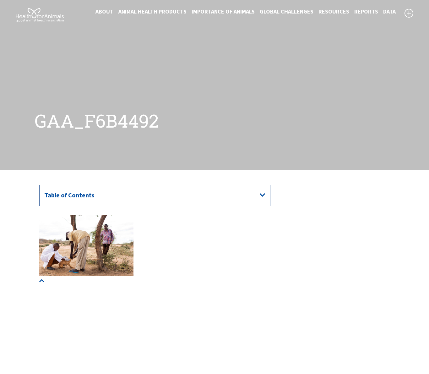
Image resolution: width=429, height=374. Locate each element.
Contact (228, 336)
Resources (333, 12)
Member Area (235, 351)
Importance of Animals (223, 12)
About (104, 12)
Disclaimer (231, 321)
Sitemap (229, 329)
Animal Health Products (152, 12)
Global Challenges (286, 12)
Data (389, 12)
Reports (366, 12)
